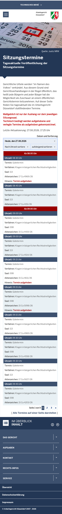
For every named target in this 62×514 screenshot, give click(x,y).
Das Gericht (10, 437)
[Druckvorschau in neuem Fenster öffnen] (52, 424)
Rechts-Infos (11, 468)
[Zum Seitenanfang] (57, 424)
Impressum (7, 502)
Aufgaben (8, 447)
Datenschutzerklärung (13, 495)
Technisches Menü (29, 5)
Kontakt (8, 458)
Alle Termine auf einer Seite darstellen (34, 412)
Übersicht (7, 487)
